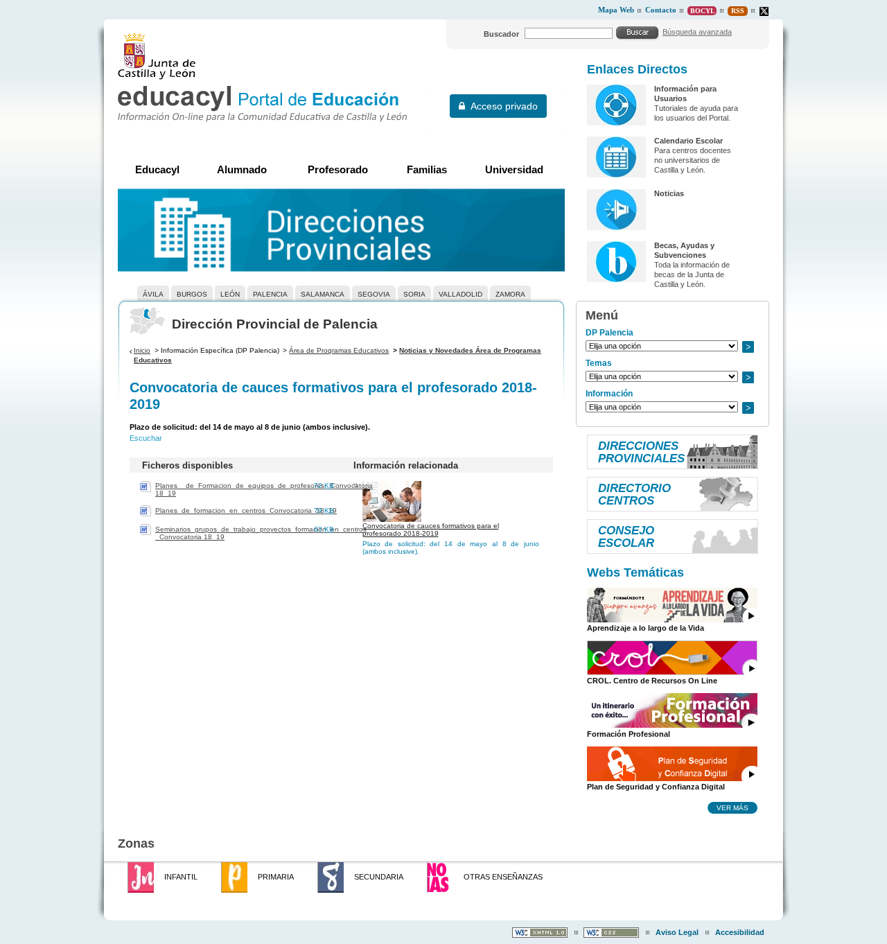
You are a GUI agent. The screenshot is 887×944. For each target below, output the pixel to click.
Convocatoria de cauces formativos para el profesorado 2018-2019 (430, 529)
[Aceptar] (637, 32)
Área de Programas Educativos (339, 350)
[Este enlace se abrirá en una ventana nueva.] (764, 11)
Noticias (669, 193)
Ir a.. (747, 346)
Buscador (501, 34)
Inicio (142, 350)
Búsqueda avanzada (697, 32)
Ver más (732, 807)
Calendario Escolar (688, 141)
